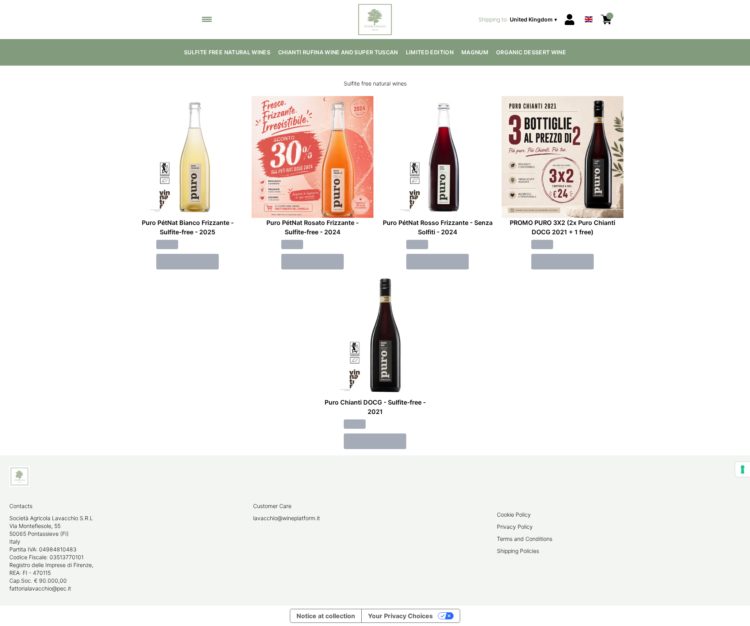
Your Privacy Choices (400, 616)
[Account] (569, 19)
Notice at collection (325, 616)
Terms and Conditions (524, 538)
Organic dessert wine (531, 52)
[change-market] (518, 19)
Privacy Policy (515, 526)
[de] (588, 9)
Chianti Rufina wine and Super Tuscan (338, 52)
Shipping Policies (518, 551)
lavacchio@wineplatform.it (286, 518)
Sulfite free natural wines (227, 52)
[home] (375, 19)
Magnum (474, 52)
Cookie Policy (514, 514)
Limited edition (430, 52)
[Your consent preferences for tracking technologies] (742, 469)
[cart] (606, 19)
